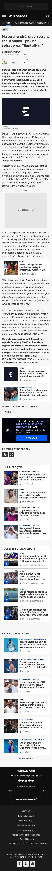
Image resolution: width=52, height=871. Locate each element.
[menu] (48, 16)
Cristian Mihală (12, 52)
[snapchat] (32, 864)
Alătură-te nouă (26, 820)
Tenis (5, 30)
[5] (32, 780)
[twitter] (26, 864)
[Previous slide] (3, 23)
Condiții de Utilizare (26, 831)
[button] (4, 16)
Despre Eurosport (26, 816)
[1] (19, 780)
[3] (26, 780)
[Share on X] (5, 454)
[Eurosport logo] (17, 16)
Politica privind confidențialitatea (26, 835)
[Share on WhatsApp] (11, 454)
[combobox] (26, 791)
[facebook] (19, 864)
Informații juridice (26, 839)
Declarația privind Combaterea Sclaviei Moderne (26, 843)
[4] (29, 780)
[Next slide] (49, 23)
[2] (22, 780)
